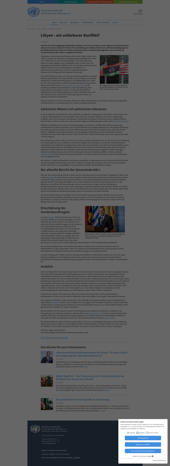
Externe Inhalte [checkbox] (153, 433)
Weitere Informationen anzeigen (142, 456)
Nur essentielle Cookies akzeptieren (143, 451)
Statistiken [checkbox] (142, 433)
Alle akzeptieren (143, 438)
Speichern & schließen (143, 444)
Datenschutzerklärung (159, 460)
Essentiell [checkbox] (132, 433)
